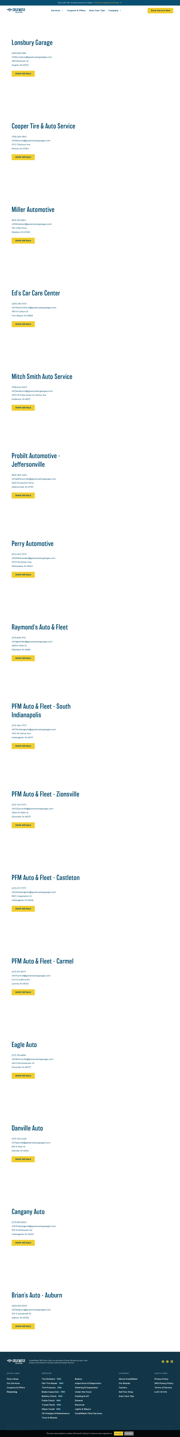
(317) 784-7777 (19, 725)
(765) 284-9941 (19, 137)
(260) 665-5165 (19, 53)
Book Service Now (160, 10)
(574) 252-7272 (19, 554)
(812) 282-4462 (19, 475)
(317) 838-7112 (19, 638)
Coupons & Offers (76, 10)
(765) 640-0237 (19, 387)
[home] (16, 10)
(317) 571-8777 (19, 972)
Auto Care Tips (97, 10)
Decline (129, 1433)
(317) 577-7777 (19, 888)
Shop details (23, 73)
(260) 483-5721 (19, 304)
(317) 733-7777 (19, 805)
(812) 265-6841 (19, 220)
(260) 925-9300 (19, 1306)
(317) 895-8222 (19, 1222)
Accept (118, 1433)
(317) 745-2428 (19, 1139)
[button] (57, 11)
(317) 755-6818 (19, 1055)
